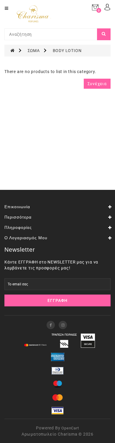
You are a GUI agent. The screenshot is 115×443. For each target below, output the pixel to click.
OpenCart (70, 428)
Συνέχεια (97, 83)
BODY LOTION (67, 50)
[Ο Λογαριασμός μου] (107, 6)
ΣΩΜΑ (34, 50)
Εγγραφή (57, 300)
